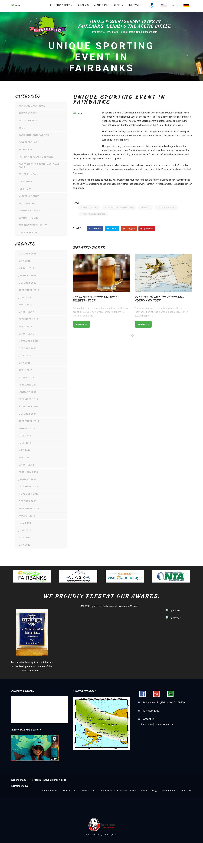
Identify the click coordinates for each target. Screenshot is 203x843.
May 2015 (25, 362)
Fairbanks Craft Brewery (36, 156)
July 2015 (25, 355)
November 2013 (29, 493)
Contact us (147, 719)
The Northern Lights (33, 225)
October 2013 (27, 501)
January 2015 (27, 391)
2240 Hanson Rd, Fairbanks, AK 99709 (163, 702)
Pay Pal (151, 5)
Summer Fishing (29, 210)
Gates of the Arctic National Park (39, 165)
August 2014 (27, 428)
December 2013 (28, 486)
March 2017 (26, 311)
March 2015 (26, 377)
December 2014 (28, 399)
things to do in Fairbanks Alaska (119, 208)
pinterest (148, 228)
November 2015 (29, 340)
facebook (96, 228)
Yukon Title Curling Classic (93, 214)
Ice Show (25, 188)
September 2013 (29, 508)
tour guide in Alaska (166, 208)
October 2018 (27, 253)
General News (28, 174)
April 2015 (25, 370)
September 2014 (29, 421)
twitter (114, 228)
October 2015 (27, 348)
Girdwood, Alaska (111, 835)
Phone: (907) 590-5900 (105, 31)
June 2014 (25, 442)
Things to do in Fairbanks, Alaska (117, 790)
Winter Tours (70, 790)
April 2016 (25, 326)
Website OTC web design (94, 835)
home (164, 5)
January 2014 (27, 479)
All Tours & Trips (60, 5)
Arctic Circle (101, 5)
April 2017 (25, 304)
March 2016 (26, 333)
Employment (135, 5)
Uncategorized (29, 232)
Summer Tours (28, 217)
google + (131, 228)
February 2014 (28, 471)
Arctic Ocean (28, 120)
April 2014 (25, 457)
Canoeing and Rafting (34, 134)
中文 (174, 5)
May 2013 (25, 537)
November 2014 (29, 406)
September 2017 (29, 289)
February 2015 (28, 384)
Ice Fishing (26, 181)
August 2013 (27, 515)
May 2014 (25, 450)
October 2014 (27, 413)
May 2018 (25, 260)
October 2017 (27, 282)
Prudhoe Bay (27, 203)
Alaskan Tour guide (89, 208)
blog (22, 127)
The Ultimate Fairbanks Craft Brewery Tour (96, 298)
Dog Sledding (28, 142)
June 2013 (25, 530)
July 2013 (25, 522)
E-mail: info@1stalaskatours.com (139, 31)
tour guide (145, 208)
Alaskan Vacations (32, 105)
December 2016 (28, 319)
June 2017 (25, 297)
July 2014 (25, 435)
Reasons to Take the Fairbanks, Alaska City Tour (159, 298)
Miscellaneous (29, 195)
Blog (154, 790)
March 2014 (26, 464)
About (117, 5)
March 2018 (26, 268)
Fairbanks (83, 5)
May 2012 (25, 544)
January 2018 (27, 275)
